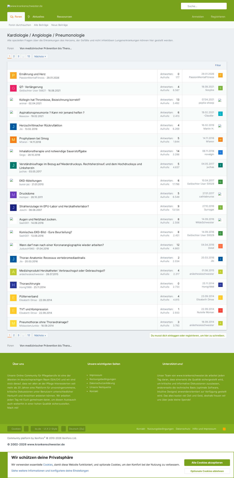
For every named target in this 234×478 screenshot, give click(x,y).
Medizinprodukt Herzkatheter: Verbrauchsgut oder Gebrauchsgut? (62, 270)
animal (23, 103)
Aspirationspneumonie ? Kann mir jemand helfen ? (51, 112)
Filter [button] (218, 65)
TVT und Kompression (33, 309)
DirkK (211, 248)
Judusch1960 (26, 248)
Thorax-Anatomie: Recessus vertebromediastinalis (52, 258)
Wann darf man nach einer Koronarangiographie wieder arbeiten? (61, 245)
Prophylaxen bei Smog (34, 138)
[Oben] (219, 428)
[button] (47, 16)
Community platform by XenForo (42, 438)
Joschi (23, 209)
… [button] (23, 56)
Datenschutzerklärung (102, 383)
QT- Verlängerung (31, 87)
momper (24, 197)
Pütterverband (28, 296)
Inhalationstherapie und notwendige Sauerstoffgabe (53, 151)
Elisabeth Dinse (28, 300)
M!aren (23, 141)
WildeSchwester (205, 222)
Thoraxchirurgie (29, 283)
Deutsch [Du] (76, 428)
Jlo (21, 128)
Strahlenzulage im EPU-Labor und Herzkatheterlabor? (54, 206)
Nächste (39, 56)
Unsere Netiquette (100, 387)
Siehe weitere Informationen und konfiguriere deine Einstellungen (50, 470)
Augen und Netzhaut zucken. (38, 219)
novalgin (209, 154)
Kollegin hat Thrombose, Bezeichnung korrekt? (49, 99)
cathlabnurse (206, 196)
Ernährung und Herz (32, 74)
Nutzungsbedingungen (103, 379)
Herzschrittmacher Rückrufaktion (40, 125)
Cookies (16, 428)
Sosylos (209, 89)
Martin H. (208, 128)
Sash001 (24, 222)
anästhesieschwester (31, 274)
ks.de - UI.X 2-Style (45, 428)
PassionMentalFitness (31, 77)
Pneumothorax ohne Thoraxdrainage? (43, 322)
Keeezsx (24, 116)
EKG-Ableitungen (30, 180)
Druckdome (26, 193)
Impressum (96, 375)
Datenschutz (183, 428)
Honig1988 (25, 287)
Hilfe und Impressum (204, 428)
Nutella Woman (205, 312)
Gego (22, 154)
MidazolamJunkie (29, 325)
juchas (23, 171)
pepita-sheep (206, 102)
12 (28, 56)
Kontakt (94, 391)
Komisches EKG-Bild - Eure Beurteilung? (45, 232)
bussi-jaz (24, 184)
